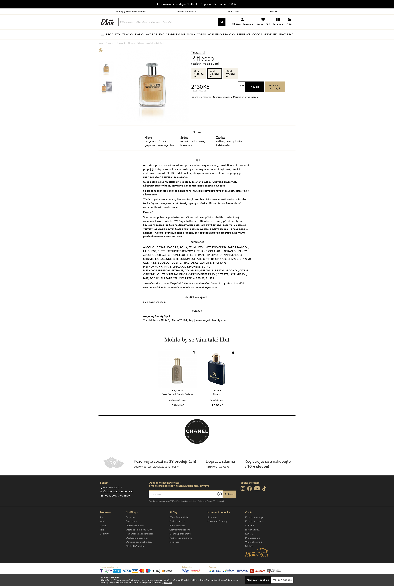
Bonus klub (233, 11)
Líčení (103, 525)
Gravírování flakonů (180, 529)
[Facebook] (249, 488)
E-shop (104, 482)
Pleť (102, 517)
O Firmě (249, 525)
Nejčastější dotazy (135, 546)
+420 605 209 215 (112, 487)
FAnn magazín (177, 525)
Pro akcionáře (252, 538)
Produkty (113, 34)
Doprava (130, 517)
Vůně (102, 521)
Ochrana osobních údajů (139, 542)
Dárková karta (177, 521)
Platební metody (135, 525)
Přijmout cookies (282, 580)
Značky (127, 34)
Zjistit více (167, 582)
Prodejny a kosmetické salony (131, 11)
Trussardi (198, 52)
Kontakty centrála (254, 521)
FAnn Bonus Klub (178, 517)
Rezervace (131, 521)
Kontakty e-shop (254, 517)
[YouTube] (257, 488)
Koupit (255, 87)
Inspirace (243, 34)
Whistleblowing (253, 542)
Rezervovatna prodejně (274, 87)
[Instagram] (243, 488)
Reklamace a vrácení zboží (140, 533)
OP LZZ (249, 546)
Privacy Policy (197, 501)
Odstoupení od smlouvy (139, 529)
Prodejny (212, 517)
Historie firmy (252, 529)
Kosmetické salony (221, 34)
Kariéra (249, 533)
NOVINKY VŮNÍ (196, 34)
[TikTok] (264, 488)
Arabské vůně (175, 34)
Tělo (102, 529)
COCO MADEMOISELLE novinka (272, 34)
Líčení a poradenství (186, 11)
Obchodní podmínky (137, 538)
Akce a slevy (155, 34)
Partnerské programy (180, 538)
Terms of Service (213, 501)
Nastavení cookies (258, 580)
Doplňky (104, 533)
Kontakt (274, 11)
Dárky (139, 34)
